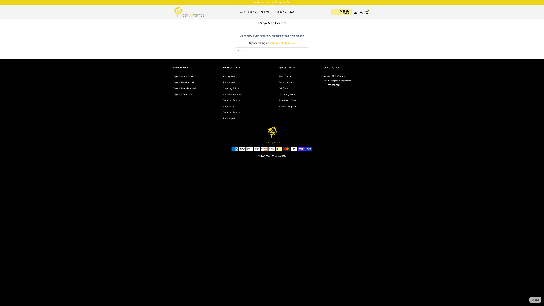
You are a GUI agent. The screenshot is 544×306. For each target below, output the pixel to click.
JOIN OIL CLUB (344, 12)
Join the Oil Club (287, 100)
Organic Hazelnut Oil (183, 82)
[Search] (361, 12)
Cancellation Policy (233, 94)
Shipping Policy (231, 88)
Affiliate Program (288, 106)
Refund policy (230, 82)
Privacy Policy (230, 76)
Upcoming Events (288, 94)
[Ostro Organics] (189, 12)
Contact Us (228, 106)
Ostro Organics (273, 156)
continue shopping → (282, 43)
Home (242, 12)
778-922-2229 (334, 85)
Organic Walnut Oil (182, 94)
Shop (251, 12)
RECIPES (265, 12)
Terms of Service (231, 100)
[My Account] (355, 12)
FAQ (292, 12)
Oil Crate (283, 88)
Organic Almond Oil (183, 76)
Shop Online (285, 76)
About (281, 12)
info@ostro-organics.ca (341, 80)
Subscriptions (286, 82)
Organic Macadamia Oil (184, 88)
